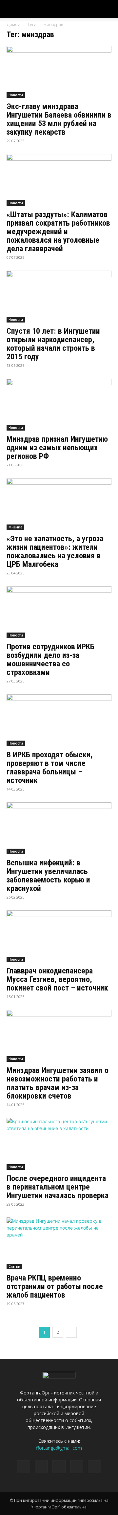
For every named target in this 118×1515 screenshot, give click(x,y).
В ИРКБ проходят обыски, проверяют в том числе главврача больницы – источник (50, 767)
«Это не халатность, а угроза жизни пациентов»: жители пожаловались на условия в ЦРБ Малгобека (55, 551)
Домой (13, 24)
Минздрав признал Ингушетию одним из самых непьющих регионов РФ (57, 447)
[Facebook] (23, 1466)
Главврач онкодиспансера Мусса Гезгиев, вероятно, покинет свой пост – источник (57, 979)
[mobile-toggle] (11, 9)
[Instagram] (41, 1466)
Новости (16, 95)
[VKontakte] (76, 1466)
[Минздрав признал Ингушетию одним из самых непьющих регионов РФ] (59, 405)
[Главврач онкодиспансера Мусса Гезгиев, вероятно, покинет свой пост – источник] (59, 936)
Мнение (15, 527)
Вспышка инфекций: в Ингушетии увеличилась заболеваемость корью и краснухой (48, 875)
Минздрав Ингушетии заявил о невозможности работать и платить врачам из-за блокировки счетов (57, 1083)
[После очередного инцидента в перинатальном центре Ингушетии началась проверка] (59, 1144)
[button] (109, 9)
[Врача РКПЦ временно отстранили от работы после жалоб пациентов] (59, 1243)
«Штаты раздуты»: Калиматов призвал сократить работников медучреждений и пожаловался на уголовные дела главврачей (58, 231)
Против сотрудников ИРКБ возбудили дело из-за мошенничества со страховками (50, 659)
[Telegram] (59, 1466)
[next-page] (71, 1332)
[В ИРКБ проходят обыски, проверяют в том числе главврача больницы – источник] (59, 720)
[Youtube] (94, 1466)
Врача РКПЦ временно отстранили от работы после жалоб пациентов (55, 1286)
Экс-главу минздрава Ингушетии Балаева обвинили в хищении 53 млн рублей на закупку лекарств (59, 119)
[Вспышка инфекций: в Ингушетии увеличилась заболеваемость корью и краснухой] (59, 828)
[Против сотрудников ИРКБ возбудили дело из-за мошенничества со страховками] (59, 612)
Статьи (14, 1266)
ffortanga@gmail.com (59, 1448)
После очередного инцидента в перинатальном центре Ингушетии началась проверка (57, 1187)
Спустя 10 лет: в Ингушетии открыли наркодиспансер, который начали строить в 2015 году (53, 343)
